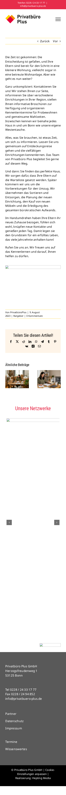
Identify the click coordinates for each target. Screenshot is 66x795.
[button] (8, 379)
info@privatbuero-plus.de (33, 5)
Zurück (45, 41)
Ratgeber (18, 315)
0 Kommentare (34, 315)
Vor (55, 41)
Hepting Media (41, 778)
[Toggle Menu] (58, 19)
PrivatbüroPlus (18, 312)
